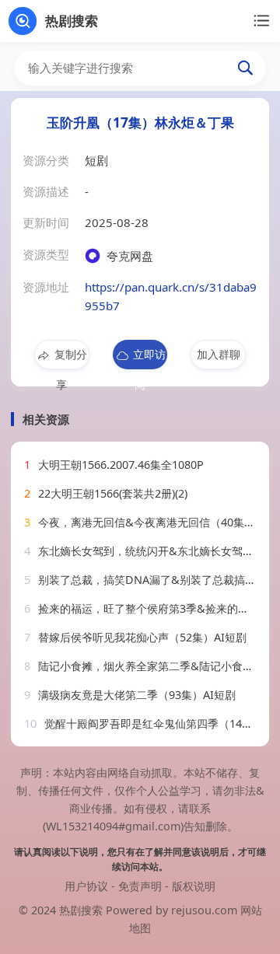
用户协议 (86, 886)
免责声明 (140, 886)
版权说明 (193, 886)
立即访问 (149, 358)
